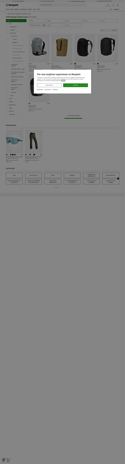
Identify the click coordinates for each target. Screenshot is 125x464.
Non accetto (49, 85)
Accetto (75, 85)
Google (63, 80)
